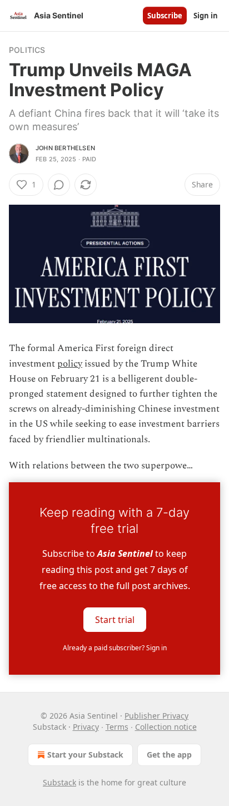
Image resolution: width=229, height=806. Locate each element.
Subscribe (164, 16)
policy (69, 364)
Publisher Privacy (156, 715)
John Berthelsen (65, 148)
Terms (117, 726)
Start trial (115, 619)
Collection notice (166, 726)
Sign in (205, 16)
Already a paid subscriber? (115, 647)
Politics (27, 50)
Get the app (169, 754)
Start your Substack (85, 754)
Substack (59, 782)
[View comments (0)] (59, 185)
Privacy (86, 726)
